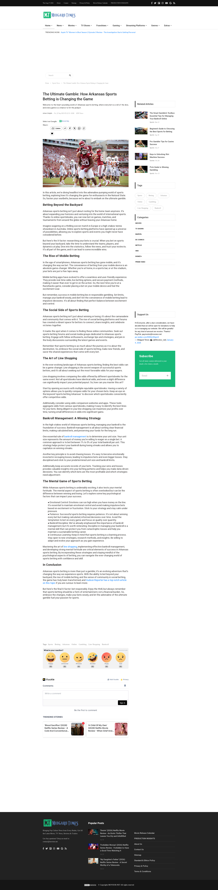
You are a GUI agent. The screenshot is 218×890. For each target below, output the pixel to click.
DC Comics (139, 240)
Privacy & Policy (85, 3)
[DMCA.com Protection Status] (90, 885)
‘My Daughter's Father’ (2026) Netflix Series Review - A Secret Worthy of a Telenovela (113, 862)
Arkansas (66, 644)
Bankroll (105, 644)
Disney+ (138, 256)
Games (152, 160)
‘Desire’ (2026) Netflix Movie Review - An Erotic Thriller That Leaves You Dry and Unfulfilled (113, 833)
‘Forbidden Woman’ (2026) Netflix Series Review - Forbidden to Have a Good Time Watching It (114, 848)
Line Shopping (94, 644)
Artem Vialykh (47, 113)
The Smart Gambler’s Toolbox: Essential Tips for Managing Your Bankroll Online (162, 116)
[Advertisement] (109, 53)
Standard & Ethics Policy (144, 860)
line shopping (70, 546)
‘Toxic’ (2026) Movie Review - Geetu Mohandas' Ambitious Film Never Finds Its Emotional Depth (98, 35)
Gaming (116, 25)
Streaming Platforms (135, 25)
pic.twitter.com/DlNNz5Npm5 (147, 337)
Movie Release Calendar (100, 3)
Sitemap (74, 3)
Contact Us (139, 849)
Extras (167, 25)
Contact (66, 3)
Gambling (83, 644)
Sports (50, 644)
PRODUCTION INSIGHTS (119, 3)
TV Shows (85, 25)
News (59, 25)
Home (47, 25)
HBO (137, 251)
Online (74, 644)
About (58, 3)
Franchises (101, 25)
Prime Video (140, 262)
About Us (138, 844)
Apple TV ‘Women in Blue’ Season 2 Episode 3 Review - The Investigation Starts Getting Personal (98, 32)
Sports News (56, 83)
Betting (57, 644)
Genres (154, 25)
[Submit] (167, 375)
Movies (71, 25)
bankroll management (75, 436)
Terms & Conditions (142, 871)
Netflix (138, 245)
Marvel (138, 234)
